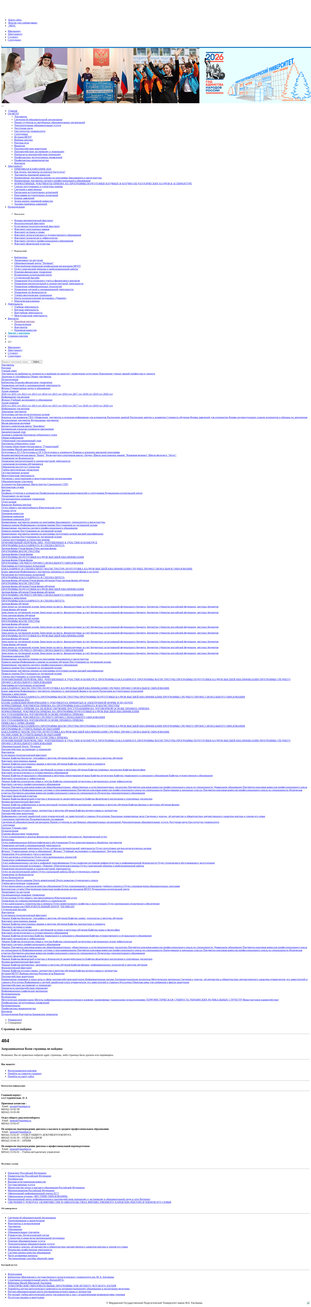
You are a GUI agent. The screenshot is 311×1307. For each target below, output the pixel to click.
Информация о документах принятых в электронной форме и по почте (59, 571)
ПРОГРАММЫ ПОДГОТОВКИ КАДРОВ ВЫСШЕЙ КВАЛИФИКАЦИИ (42, 557)
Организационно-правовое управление (23, 498)
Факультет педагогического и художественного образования (47, 235)
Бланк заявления (10, 571)
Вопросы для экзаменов (14, 417)
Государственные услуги (21, 1184)
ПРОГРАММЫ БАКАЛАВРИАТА (117, 679)
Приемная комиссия (25, 330)
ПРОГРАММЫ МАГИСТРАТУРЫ (20, 551)
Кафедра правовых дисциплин (105, 769)
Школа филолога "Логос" (162, 455)
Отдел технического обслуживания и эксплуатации (186, 862)
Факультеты (20, 327)
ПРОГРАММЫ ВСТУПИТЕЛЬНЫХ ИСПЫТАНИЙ (30, 729)
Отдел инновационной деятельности (22, 848)
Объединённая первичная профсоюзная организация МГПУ (47, 266)
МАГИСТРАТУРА (54, 568)
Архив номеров (10, 391)
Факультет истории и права (29, 232)
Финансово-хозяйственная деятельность (30, 1249)
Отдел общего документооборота (20, 507)
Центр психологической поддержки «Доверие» (40, 298)
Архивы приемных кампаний (30, 204)
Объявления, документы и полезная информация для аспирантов (70, 417)
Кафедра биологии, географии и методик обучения (39, 758)
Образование (15, 1229)
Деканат (6, 758)
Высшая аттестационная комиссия (27, 1181)
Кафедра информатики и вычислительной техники (39, 804)
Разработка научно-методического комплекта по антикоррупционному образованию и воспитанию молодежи (69, 1288)
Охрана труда (8, 510)
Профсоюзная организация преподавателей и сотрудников (72, 493)
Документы (20, 116)
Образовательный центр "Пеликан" (34, 263)
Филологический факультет (29, 223)
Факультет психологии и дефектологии (36, 238)
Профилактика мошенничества (31, 160)
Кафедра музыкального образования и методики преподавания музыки (51, 775)
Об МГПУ (13, 113)
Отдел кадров (8, 501)
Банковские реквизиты (45, 1014)
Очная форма (26, 548)
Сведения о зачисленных (28, 189)
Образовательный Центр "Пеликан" (21, 746)
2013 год (37, 394)
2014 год (47, 394)
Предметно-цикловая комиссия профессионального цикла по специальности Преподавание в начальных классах (140, 790)
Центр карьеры (24, 880)
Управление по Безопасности (30, 292)
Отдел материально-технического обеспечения (133, 903)
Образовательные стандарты (17, 481)
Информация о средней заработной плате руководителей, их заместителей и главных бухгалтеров (55, 816)
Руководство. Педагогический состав (28, 1235)
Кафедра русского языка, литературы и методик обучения (43, 810)
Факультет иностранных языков (31, 229)
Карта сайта (15, 19)
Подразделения (16, 206)
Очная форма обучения (42, 580)
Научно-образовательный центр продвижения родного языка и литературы (49, 1291)
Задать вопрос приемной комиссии (33, 201)
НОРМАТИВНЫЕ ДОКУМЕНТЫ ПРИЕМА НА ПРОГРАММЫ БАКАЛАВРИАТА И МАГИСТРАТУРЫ (60, 705)
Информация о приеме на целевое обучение (44, 662)
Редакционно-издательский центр (33, 274)
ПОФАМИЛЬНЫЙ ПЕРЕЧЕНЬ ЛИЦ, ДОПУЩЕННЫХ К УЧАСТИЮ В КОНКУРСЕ (49, 542)
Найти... (37, 362)
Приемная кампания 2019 (15, 519)
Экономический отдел (94, 836)
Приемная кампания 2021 (15, 699)
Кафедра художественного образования (191, 775)
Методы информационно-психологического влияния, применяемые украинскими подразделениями (90, 999)
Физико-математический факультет (33, 220)
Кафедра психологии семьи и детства (32, 781)
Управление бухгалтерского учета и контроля (26, 854)
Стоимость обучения (178, 417)
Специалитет (55, 484)
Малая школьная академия (15, 423)
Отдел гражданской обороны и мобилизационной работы (46, 269)
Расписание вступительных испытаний (36, 192)
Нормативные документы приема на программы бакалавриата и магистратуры (58, 177)
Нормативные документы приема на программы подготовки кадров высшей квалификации (52, 533)
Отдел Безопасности (12, 877)
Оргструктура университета (29, 131)
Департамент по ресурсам (28, 260)
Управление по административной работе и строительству (33, 900)
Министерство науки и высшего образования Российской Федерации (46, 1187)
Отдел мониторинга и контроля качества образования (31, 886)
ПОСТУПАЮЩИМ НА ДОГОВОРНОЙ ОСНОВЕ (96, 708)
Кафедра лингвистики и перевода (86, 763)
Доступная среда (23, 128)
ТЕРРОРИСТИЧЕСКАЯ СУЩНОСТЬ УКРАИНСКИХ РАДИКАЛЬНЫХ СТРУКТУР (194, 999)
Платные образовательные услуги (26, 1241)
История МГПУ (23, 137)
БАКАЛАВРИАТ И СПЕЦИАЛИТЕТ (22, 568)
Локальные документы (14, 411)
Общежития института (14, 466)
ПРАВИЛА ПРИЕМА (137, 708)
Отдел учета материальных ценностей (55, 857)
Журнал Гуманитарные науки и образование (25, 388)
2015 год (57, 394)
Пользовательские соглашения (46, 819)
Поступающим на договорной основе (77, 525)
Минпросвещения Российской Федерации (31, 1190)
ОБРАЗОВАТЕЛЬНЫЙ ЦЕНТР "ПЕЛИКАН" (49, 906)
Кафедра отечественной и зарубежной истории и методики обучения (49, 769)
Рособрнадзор (15, 1178)
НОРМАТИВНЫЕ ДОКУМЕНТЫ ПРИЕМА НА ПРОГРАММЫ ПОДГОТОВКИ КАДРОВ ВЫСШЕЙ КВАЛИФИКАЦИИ (70, 711)
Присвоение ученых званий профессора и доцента (127, 373)
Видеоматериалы (10, 994)
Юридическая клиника (27, 301)
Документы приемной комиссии (32, 174)
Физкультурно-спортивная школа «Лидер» (69, 455)
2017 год (78, 394)
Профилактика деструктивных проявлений (38, 157)
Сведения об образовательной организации (38, 119)
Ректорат (6, 367)
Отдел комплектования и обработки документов (95, 842)
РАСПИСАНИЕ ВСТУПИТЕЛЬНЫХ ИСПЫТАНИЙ (31, 734)
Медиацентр (8, 880)
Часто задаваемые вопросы (23, 1255)
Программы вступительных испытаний (36, 195)
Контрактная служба (12, 487)
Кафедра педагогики (102, 775)
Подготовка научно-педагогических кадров (25, 414)
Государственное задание (15, 472)
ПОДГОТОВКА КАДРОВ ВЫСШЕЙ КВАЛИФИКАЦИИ (98, 568)
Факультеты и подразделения (24, 1223)
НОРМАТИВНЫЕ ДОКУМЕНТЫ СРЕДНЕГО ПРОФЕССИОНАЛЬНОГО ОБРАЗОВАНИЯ (53, 717)
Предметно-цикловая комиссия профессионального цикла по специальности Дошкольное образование (185, 787)
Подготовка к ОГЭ (33, 452)
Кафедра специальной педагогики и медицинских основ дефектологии (92, 781)
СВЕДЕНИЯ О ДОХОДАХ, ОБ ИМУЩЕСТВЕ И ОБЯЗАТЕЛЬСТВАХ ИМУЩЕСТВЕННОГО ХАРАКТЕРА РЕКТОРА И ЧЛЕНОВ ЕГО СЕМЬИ (89, 1202)
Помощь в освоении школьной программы (96, 452)
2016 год (67, 394)
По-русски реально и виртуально (26, 1297)
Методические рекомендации (18, 999)
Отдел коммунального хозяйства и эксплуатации (80, 903)
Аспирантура (9, 484)
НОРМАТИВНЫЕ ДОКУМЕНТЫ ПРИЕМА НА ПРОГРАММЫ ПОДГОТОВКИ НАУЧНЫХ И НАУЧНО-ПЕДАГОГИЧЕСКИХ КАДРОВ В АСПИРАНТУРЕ (103, 183)
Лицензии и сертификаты (15, 376)
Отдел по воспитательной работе (20, 871)
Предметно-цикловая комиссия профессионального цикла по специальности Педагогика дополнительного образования (78, 793)
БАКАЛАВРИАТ (11, 688)
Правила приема (10, 525)
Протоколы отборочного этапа (40, 434)
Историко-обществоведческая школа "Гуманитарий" (30, 446)
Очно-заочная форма (45, 548)
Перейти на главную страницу (25, 1073)
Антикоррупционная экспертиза (133, 979)
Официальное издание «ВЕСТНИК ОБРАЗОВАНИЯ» (38, 1196)
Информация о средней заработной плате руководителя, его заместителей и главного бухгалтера (78, 982)
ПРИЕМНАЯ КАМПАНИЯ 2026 (32, 169)
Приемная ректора (24, 321)
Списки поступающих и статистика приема (38, 186)
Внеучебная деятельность (28, 312)
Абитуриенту (15, 34)
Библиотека (20, 257)
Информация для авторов (15, 397)
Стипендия (33, 466)
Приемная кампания (12, 516)
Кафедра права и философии (104, 929)
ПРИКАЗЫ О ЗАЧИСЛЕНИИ (18, 723)
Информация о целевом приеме (38, 525)
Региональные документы (16, 420)
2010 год (6, 394)
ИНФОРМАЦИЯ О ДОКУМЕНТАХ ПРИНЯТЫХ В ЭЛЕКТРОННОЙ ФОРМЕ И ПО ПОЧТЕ (80, 702)
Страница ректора (18, 336)
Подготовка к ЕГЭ (12, 452)
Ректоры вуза (21, 142)
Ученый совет (9, 370)
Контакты (19, 163)
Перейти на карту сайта (21, 1076)
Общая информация (12, 437)
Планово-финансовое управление (33, 271)
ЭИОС (12, 25)
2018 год (88, 394)
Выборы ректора (23, 139)
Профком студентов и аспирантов (20, 493)
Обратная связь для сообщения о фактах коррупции (160, 982)
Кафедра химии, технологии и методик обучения (95, 758)
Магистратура (39, 484)
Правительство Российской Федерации (29, 1176)
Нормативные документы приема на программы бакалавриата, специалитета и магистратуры (53, 522)
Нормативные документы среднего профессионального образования (52, 180)
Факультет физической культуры (32, 243)
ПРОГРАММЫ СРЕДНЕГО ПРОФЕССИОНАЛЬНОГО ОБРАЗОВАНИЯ (42, 563)
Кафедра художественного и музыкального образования (120, 935)
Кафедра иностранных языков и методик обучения (39, 763)
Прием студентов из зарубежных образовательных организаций (49, 122)
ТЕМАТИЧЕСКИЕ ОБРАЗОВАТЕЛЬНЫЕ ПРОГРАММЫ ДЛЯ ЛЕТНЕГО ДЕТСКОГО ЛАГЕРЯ (62, 1285)
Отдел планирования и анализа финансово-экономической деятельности (41, 836)
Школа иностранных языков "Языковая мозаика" (120, 455)
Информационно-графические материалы (24, 991)
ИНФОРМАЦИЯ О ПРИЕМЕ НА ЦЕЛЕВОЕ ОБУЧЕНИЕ (34, 708)
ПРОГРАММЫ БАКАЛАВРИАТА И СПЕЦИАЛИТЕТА (33, 545)
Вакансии (19, 145)
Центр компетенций (44, 880)
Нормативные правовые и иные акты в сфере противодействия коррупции (43, 979)
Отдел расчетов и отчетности (17, 857)
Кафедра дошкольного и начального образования (141, 775)
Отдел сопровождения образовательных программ (152, 886)
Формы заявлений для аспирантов (209, 417)
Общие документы (40, 376)
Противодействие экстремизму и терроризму (39, 151)
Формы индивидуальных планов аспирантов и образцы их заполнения (268, 417)
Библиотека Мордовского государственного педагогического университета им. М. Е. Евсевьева (61, 1277)
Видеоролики (8, 996)
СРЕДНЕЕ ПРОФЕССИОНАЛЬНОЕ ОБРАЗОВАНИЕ (161, 568)
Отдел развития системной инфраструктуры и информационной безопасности (114, 862)
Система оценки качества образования (29, 1252)
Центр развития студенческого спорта (77, 880)
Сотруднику (14, 40)
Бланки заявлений (24, 198)
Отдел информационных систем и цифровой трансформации (35, 862)
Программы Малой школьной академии (23, 449)
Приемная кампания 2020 (15, 656)
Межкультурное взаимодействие (261, 999)
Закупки (6, 490)
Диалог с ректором (19, 333)
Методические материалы (166, 979)
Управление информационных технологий (38, 286)
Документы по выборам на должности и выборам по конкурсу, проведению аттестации (50, 373)
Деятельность (15, 304)
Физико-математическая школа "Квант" (23, 455)
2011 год (17, 394)
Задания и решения (12, 434)
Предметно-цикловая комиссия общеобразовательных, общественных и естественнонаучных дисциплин (69, 787)
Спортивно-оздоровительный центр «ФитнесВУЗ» (36, 1280)
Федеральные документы (45, 420)
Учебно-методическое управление (33, 295)
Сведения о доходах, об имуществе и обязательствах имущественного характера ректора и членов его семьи (205, 816)
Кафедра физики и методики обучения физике (153, 804)
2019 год (98, 394)
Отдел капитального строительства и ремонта (27, 903)
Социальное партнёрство (15, 819)
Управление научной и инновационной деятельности (44, 289)
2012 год (27, 394)
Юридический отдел (50, 507)
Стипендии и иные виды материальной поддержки (36, 1238)
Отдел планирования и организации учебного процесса (92, 886)
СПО (65, 484)
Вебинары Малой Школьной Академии (30, 1282)
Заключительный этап (13, 431)
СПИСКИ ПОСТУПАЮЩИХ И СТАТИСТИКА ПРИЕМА (34, 737)
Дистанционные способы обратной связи (31, 1258)
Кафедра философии (134, 769)
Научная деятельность (26, 309)
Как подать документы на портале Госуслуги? (39, 172)
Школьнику (14, 31)
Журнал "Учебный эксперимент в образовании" (80, 851)
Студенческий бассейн (26, 277)
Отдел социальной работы (53, 871)
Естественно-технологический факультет (37, 226)
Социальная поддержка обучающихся (22, 464)
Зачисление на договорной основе (20, 606)
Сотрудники (21, 134)
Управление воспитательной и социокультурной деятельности (48, 283)
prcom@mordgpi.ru (20, 1106)
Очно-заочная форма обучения (72, 580)
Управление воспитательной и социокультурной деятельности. (36, 868)
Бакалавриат (24, 484)
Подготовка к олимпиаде (58, 452)
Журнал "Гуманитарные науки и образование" (27, 851)
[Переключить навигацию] (2, 106)
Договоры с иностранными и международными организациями (36, 478)
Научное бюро (115, 851)
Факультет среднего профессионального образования (43, 240)
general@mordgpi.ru (20, 1120)
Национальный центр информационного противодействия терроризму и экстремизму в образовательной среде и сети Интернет (79, 1199)
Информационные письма (100, 979)
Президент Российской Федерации (27, 1173)
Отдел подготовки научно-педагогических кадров (123, 848)
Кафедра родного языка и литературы (96, 810)
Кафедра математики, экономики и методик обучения (98, 804)
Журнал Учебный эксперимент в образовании (26, 399)
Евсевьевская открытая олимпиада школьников (27, 429)
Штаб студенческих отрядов (83, 871)
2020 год (108, 394)
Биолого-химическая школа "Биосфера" (23, 426)
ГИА (31, 417)
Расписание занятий (118, 417)
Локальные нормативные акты (127, 816)
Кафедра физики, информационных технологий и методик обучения (109, 964)
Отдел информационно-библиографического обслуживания (34, 842)
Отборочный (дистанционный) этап (21, 440)
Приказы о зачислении (13, 597)
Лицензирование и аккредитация (26, 1220)
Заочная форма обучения (15, 580)
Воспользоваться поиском (22, 1070)
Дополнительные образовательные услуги (37, 125)
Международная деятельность (30, 315)
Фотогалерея (15, 1274)
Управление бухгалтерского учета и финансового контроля (47, 280)
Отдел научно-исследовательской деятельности (69, 848)
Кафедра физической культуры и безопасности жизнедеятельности (48, 798)
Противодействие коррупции (30, 148)
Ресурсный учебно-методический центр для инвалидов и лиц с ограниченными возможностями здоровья (66, 1294)
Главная (12, 110)
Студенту (13, 37)
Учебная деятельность (26, 306)
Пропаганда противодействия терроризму (37, 154)
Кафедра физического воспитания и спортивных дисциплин (118, 798)
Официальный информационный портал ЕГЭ (33, 1193)
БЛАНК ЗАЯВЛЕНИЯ (14, 702)
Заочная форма (9, 548)
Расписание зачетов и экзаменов (148, 417)
